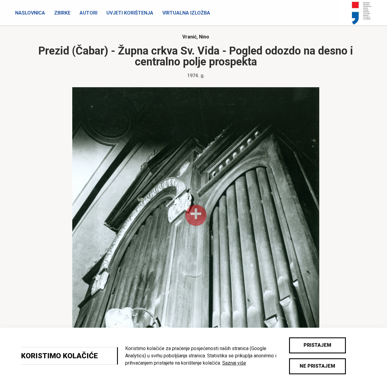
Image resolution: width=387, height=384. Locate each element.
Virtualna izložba (186, 13)
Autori (88, 13)
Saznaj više (234, 363)
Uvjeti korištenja (129, 13)
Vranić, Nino (195, 37)
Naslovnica (30, 13)
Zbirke (62, 13)
